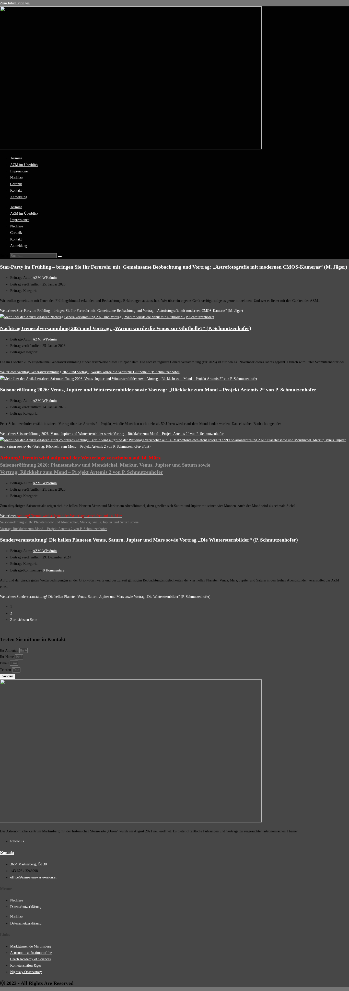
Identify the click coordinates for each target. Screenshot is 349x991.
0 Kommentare (53, 570)
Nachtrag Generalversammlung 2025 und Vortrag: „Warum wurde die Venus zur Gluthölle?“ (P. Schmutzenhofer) (125, 328)
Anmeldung (18, 197)
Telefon (6, 670)
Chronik (16, 184)
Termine (16, 158)
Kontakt (16, 190)
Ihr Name (7, 657)
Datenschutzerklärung (25, 907)
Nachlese (16, 178)
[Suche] (60, 256)
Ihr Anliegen (9, 650)
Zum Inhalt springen (15, 3)
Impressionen (19, 171)
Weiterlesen (121, 311)
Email (5, 663)
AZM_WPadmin (45, 278)
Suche (4, 256)
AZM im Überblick (24, 165)
